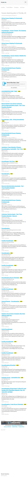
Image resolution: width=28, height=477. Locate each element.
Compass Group (5, 290)
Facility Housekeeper (7, 240)
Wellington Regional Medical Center (10, 163)
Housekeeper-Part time (8, 161)
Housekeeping (6, 173)
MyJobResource (5, 122)
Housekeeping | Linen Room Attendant (12, 404)
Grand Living (4, 366)
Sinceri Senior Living (6, 343)
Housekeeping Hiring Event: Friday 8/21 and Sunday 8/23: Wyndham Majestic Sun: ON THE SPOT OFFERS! (14, 390)
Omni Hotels (4, 405)
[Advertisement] (11, 451)
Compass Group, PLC (6, 92)
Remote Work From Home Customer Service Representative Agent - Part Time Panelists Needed (13, 105)
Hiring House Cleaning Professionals (12, 18)
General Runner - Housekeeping (10, 301)
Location (3, 7)
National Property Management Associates (11, 229)
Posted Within (9, 7)
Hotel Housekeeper (7, 329)
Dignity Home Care (6, 354)
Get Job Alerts (14, 87)
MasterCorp (4, 393)
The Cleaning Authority (7, 34)
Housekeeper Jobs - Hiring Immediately (13, 119)
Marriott (3, 303)
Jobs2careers (14, 425)
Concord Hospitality (6, 267)
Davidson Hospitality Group (8, 279)
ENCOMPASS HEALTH (6, 254)
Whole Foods (4, 150)
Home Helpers (5, 317)
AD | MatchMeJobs (6, 379)
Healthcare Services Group (8, 242)
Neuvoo (20, 425)
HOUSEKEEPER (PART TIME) (9, 91)
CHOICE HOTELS (5, 330)
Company (16, 7)
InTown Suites (5, 175)
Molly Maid (4, 19)
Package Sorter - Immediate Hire (11, 377)
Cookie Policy (15, 426)
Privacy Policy (21, 426)
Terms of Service (7, 426)
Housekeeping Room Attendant (10, 277)
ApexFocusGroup (5, 108)
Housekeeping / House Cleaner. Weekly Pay (14, 55)
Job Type (22, 7)
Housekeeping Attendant (9, 365)
